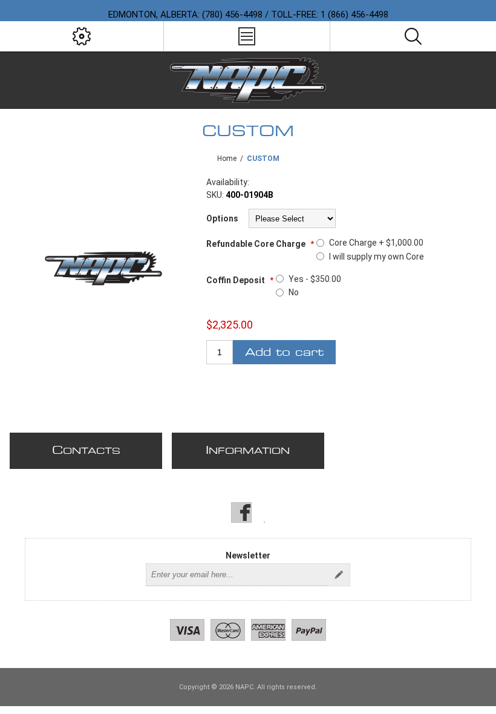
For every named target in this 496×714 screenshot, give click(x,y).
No (294, 292)
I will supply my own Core (376, 256)
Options (222, 218)
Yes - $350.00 (315, 279)
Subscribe (339, 575)
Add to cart (284, 352)
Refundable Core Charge (256, 244)
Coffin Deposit (236, 280)
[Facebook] (241, 512)
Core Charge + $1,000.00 (376, 242)
